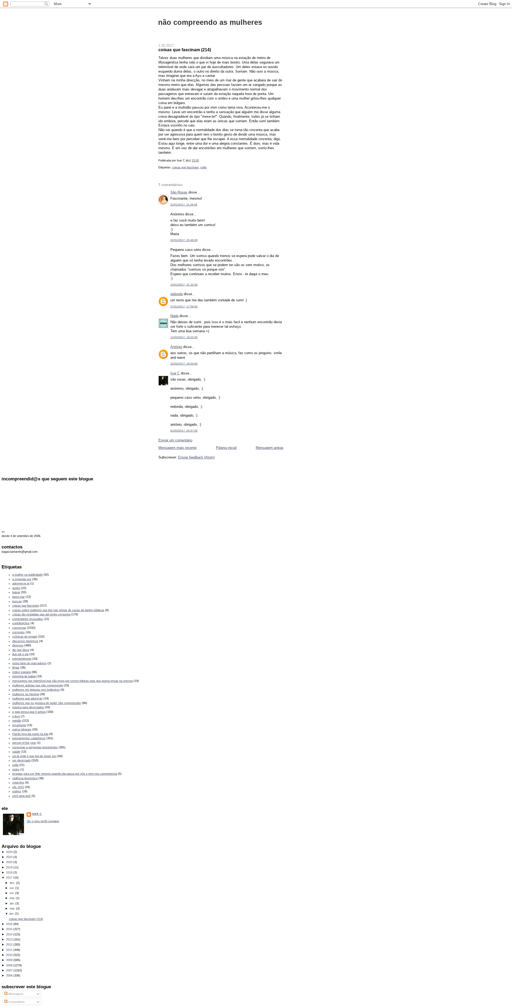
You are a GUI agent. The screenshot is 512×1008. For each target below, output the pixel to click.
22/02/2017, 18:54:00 (184, 363)
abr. (12, 903)
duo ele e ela (20, 654)
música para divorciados (28, 707)
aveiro (16, 588)
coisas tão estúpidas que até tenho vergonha (41, 614)
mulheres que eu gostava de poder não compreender (46, 703)
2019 (9, 867)
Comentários (16, 1001)
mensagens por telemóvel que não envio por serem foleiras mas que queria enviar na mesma (72, 680)
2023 (9, 857)
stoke (15, 769)
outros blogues (21, 729)
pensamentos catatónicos (29, 738)
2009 (9, 960)
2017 (9, 877)
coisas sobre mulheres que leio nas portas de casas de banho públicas (58, 610)
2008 (9, 965)
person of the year (24, 742)
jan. (12, 913)
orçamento (19, 725)
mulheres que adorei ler (27, 698)
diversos (17, 645)
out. (12, 888)
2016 (9, 924)
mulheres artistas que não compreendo (37, 685)
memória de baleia (24, 676)
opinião (16, 720)
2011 (9, 949)
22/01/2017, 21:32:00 (184, 284)
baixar (16, 592)
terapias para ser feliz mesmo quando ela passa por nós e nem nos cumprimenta (64, 773)
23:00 (195, 160)
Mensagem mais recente (177, 448)
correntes (18, 632)
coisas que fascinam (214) (184, 49)
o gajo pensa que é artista (29, 711)
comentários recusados (27, 618)
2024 (9, 851)
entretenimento (21, 658)
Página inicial (226, 448)
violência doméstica (25, 778)
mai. (13, 898)
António (176, 347)
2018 (9, 872)
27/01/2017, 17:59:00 (184, 306)
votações (18, 782)
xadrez (16, 791)
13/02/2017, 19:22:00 (184, 337)
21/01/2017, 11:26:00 (183, 204)
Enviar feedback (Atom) (196, 457)
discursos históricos (25, 641)
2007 (9, 970)
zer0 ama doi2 (21, 795)
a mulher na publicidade (27, 574)
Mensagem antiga (269, 448)
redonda (176, 294)
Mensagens (15, 993)
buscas (17, 601)
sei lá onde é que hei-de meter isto (34, 756)
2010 (9, 954)
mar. (13, 908)
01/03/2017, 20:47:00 (184, 430)
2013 (9, 939)
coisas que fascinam (185, 167)
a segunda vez (21, 579)
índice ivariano (21, 672)
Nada (174, 316)
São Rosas (178, 192)
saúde (16, 751)
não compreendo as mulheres (210, 22)
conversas (19, 627)
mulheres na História (25, 694)
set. (12, 893)
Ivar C (175, 373)
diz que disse (20, 649)
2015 (9, 929)
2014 (9, 934)
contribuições (21, 623)
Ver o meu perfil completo (43, 821)
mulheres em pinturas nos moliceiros (36, 689)
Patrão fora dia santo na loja (30, 734)
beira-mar (18, 596)
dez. (13, 882)
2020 (9, 862)
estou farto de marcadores (29, 663)
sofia (203, 167)
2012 (9, 944)
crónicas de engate (24, 636)
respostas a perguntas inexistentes (35, 747)
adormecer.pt (20, 583)
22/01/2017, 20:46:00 (184, 240)
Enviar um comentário (175, 440)
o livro (16, 716)
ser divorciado (21, 760)
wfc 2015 (18, 787)
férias (15, 667)
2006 (9, 975)
